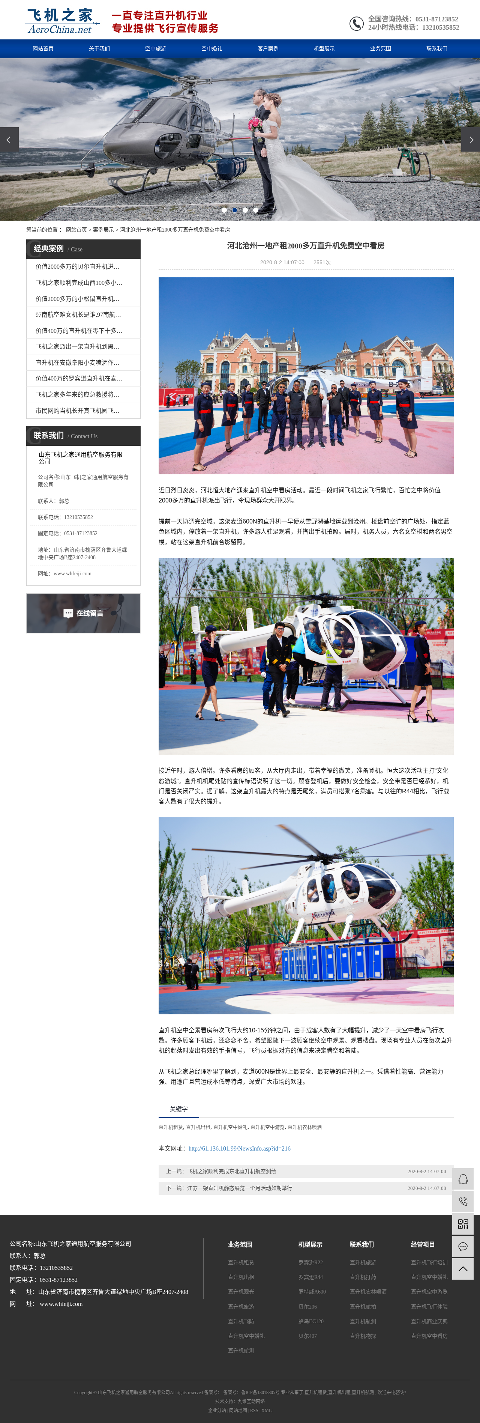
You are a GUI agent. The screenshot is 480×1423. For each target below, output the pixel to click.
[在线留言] (463, 1246)
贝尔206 (307, 1307)
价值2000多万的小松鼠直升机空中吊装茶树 (88, 299)
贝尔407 (307, 1336)
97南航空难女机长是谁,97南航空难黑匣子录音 (88, 314)
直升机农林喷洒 (305, 1127)
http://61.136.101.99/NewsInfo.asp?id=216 (240, 1148)
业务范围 (380, 48)
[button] (224, 210)
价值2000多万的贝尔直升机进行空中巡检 (88, 266)
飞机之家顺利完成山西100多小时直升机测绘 (88, 283)
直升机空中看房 (429, 1336)
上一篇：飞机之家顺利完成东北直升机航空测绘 (221, 1171)
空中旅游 (155, 48)
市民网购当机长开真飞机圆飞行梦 (81, 411)
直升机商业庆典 (429, 1321)
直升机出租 (198, 1127)
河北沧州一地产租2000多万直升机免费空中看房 (175, 230)
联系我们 (436, 48)
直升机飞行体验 (429, 1307)
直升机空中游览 (267, 1127)
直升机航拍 (363, 1307)
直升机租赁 (171, 1127)
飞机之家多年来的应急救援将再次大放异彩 (88, 394)
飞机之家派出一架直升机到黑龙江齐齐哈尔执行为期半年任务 (88, 346)
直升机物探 (363, 1336)
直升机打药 (363, 1277)
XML (266, 1410)
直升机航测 (241, 1351)
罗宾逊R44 (310, 1277)
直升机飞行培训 (429, 1262)
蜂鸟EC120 (311, 1321)
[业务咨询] (463, 1179)
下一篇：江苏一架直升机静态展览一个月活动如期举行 (229, 1188)
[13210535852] (463, 1201)
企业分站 (217, 1410)
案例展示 (103, 230)
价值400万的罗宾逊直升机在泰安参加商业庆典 (88, 378)
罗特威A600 (312, 1292)
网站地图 (238, 1410)
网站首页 (43, 48)
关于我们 (99, 48)
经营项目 (423, 1244)
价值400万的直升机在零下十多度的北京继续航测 (88, 331)
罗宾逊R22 (310, 1262)
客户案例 (268, 48)
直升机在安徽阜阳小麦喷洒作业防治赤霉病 (88, 363)
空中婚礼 (211, 48)
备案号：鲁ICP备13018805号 (251, 1392)
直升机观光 (241, 1292)
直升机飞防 (241, 1321)
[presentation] (9, 139)
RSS (254, 1410)
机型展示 (324, 48)
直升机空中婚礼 (230, 1127)
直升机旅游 (241, 1307)
